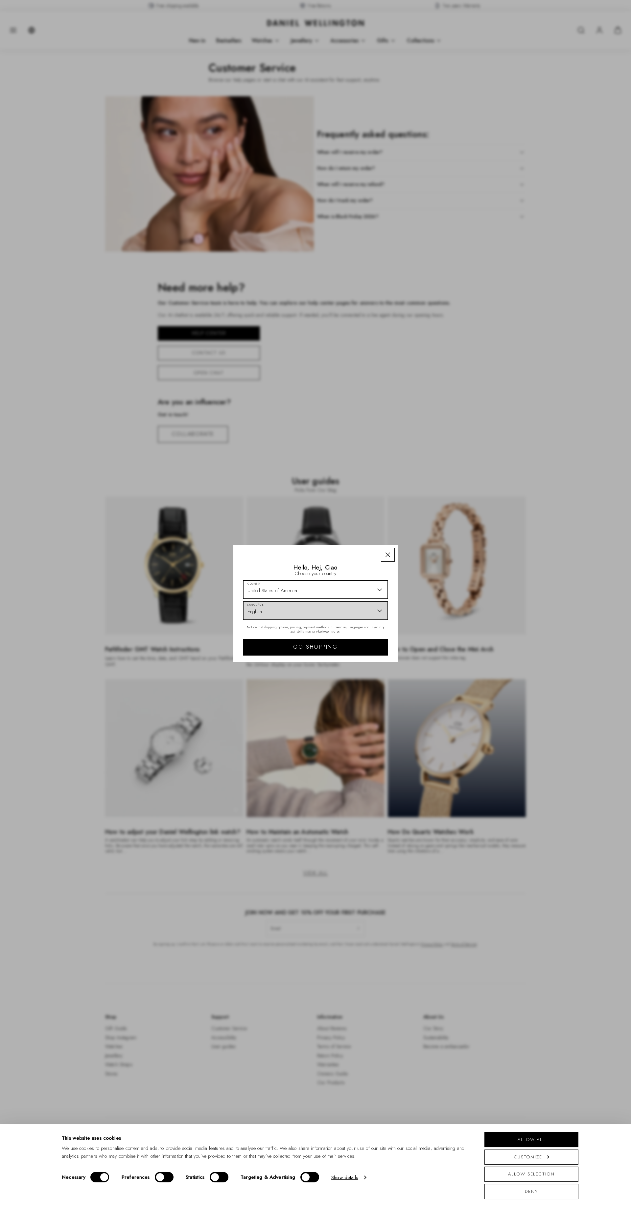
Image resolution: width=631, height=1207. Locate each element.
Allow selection (531, 1174)
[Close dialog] (430, 512)
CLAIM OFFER (362, 639)
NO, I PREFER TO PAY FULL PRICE (362, 660)
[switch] (164, 1177)
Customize (528, 1157)
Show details (344, 1177)
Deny (531, 1191)
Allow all (531, 1139)
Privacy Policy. (379, 689)
